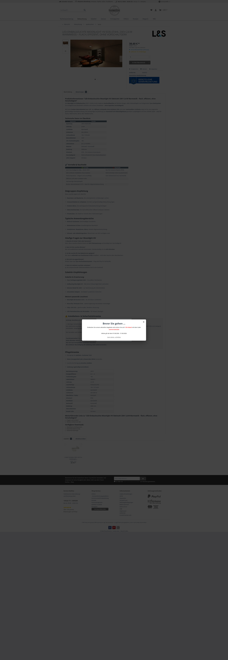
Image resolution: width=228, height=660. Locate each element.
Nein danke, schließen (114, 337)
